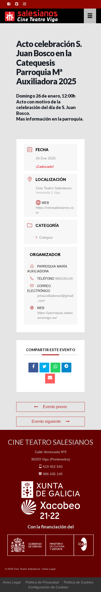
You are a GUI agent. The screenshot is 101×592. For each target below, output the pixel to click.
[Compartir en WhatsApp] (55, 367)
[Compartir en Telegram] (66, 367)
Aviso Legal (48, 569)
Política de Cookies (78, 582)
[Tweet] (44, 367)
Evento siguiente (46, 421)
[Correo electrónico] (50, 378)
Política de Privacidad (42, 582)
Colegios (46, 237)
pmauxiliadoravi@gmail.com (55, 298)
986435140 (64, 278)
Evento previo (55, 407)
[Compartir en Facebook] (33, 367)
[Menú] (90, 16)
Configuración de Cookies (48, 587)
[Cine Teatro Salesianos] (38, 16)
